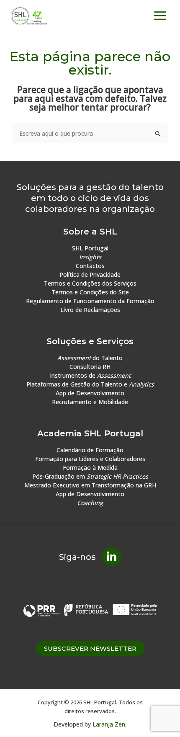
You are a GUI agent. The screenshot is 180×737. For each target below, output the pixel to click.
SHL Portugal (90, 248)
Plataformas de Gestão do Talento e (90, 384)
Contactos (90, 266)
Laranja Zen (109, 724)
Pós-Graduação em (90, 476)
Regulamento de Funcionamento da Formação (90, 301)
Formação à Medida (90, 468)
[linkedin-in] (111, 556)
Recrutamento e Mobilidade (90, 402)
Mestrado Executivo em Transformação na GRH (90, 485)
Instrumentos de (90, 375)
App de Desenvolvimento (90, 393)
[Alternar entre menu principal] (160, 16)
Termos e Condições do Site (90, 292)
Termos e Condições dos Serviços (90, 283)
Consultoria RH (90, 367)
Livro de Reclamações (90, 310)
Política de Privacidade (90, 274)
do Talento (90, 358)
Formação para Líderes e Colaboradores (90, 459)
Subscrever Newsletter (90, 648)
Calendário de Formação (90, 450)
